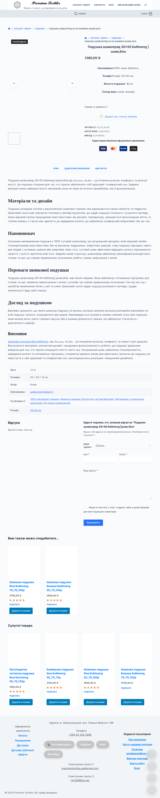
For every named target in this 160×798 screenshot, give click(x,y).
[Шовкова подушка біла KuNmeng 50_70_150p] (98, 649)
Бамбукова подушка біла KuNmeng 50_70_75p (60, 673)
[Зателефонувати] (152, 754)
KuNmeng (99, 135)
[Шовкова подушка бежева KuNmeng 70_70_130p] (136, 649)
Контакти (99, 5)
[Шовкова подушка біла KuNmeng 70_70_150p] (24, 561)
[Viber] (152, 778)
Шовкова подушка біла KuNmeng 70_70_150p (21, 586)
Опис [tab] (56, 168)
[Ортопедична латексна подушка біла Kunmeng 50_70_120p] (24, 649)
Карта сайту (137, 763)
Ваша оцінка (88, 445)
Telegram (85, 744)
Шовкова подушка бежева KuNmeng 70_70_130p (133, 673)
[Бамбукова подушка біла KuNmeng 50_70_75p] (61, 649)
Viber (103, 744)
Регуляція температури (56, 402)
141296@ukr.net (80, 780)
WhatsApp (53, 754)
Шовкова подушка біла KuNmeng (28, 341)
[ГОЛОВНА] (9, 28)
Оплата (22, 735)
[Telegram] (152, 790)
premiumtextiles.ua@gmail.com (80, 768)
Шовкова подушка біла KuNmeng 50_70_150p (96, 673)
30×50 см (35, 410)
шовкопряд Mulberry (41, 391)
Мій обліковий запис (129, 5)
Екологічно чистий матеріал (97, 399)
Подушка (104, 131)
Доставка (23, 745)
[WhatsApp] (152, 766)
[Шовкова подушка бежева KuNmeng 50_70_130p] (61, 561)
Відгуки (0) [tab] (101, 168)
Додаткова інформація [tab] (77, 168)
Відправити (93, 522)
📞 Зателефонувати (59, 744)
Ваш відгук (91, 470)
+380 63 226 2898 (80, 734)
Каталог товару (81, 5)
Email (123, 454)
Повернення (22, 740)
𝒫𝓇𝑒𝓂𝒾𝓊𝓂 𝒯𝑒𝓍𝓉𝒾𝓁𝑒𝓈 (46, 3)
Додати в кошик (21, 610)
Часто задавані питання (137, 744)
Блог (111, 5)
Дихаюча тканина (70, 399)
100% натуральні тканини (44, 399)
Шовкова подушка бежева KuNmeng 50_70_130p (59, 586)
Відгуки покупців (137, 758)
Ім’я (86, 454)
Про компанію (137, 739)
